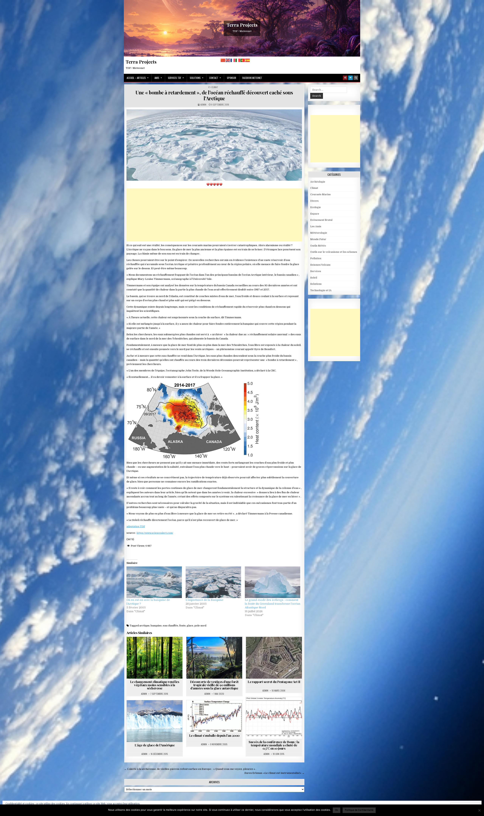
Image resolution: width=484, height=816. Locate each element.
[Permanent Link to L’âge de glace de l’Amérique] (154, 721)
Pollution (315, 258)
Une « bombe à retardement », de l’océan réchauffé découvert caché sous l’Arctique (214, 95)
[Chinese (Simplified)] (223, 60)
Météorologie (318, 232)
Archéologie (209, 646)
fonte (182, 625)
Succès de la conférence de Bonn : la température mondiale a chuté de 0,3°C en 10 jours (274, 745)
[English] (228, 60)
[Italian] (237, 60)
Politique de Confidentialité (359, 809)
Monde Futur (318, 239)
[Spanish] (247, 60)
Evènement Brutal (321, 220)
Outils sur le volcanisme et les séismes (333, 251)
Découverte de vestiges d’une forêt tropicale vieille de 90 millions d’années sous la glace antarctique (214, 685)
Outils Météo (318, 245)
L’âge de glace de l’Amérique (155, 745)
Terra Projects (242, 25)
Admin (203, 104)
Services (315, 271)
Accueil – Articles (136, 78)
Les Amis (315, 226)
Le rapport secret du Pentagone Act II (274, 682)
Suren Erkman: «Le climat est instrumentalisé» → (274, 773)
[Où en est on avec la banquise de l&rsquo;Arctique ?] (154, 582)
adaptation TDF (135, 526)
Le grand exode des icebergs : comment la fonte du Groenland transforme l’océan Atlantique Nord (272, 603)
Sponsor (231, 78)
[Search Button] (356, 77)
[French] (232, 60)
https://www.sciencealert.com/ (155, 532)
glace (190, 625)
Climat (214, 87)
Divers (314, 200)
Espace (314, 213)
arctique (144, 625)
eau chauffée (170, 625)
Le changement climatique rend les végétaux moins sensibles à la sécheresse (154, 685)
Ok (336, 809)
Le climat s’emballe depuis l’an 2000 (214, 735)
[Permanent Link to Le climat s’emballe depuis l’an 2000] (214, 716)
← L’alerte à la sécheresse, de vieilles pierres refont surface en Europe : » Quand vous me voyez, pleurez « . (190, 769)
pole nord (200, 625)
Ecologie (315, 207)
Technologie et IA (320, 290)
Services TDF (174, 78)
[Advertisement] (214, 214)
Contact (213, 78)
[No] (479, 810)
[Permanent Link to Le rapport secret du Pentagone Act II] (274, 658)
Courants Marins (320, 194)
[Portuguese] (242, 60)
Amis (156, 78)
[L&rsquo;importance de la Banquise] (213, 582)
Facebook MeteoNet (252, 78)
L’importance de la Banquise (204, 599)
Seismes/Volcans (320, 264)
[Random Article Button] (345, 77)
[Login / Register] (350, 77)
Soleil (313, 277)
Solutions (195, 78)
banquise (156, 625)
